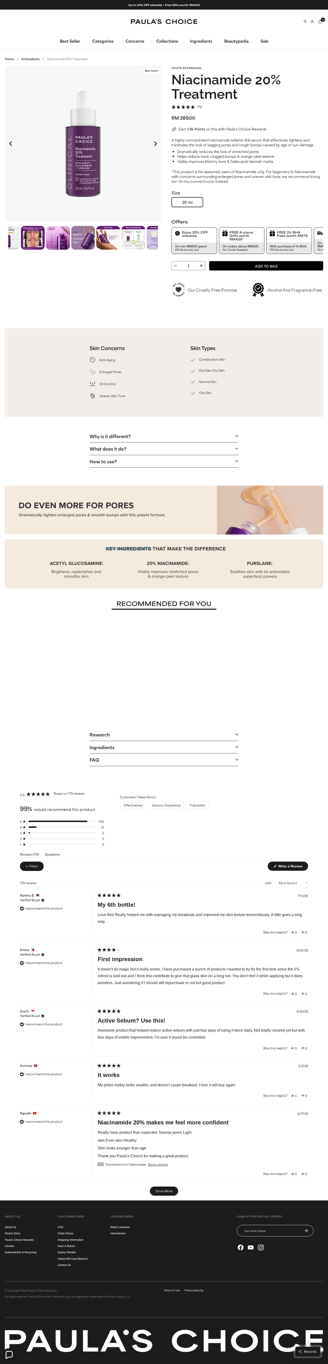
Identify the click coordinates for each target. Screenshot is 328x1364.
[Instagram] (261, 1247)
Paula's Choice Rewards (19, 1239)
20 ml (187, 202)
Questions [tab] (52, 855)
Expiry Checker (67, 1252)
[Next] (155, 143)
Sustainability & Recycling (20, 1252)
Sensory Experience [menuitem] (166, 805)
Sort (268, 883)
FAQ (60, 1227)
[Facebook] (240, 1247)
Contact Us (64, 1265)
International (118, 1233)
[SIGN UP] (306, 1230)
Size (175, 192)
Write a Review (292, 867)
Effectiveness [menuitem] (133, 805)
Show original (158, 1164)
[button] (186, 106)
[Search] (305, 21)
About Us (10, 1227)
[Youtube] (251, 1247)
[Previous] (11, 143)
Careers (9, 1246)
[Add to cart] (196, 691)
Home (9, 58)
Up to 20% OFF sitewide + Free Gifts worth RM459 (164, 5)
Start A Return (66, 1246)
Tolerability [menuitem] (197, 805)
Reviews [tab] (29, 855)
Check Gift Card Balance (73, 1258)
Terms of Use (172, 1290)
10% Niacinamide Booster (196, 181)
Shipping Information (70, 1239)
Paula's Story (12, 1233)
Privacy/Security (194, 1290)
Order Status (65, 1233)
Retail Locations (120, 1227)
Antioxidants (30, 58)
